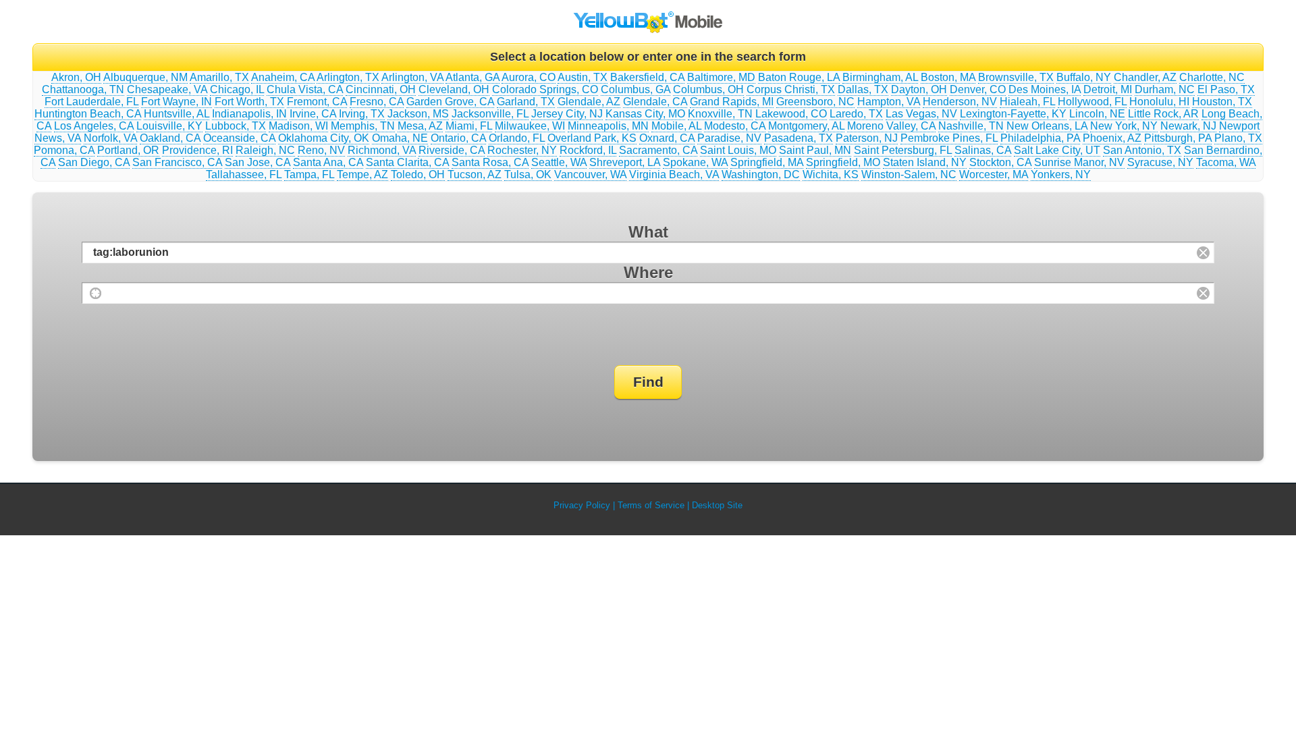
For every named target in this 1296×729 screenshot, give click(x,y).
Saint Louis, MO (738, 150)
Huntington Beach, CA (87, 113)
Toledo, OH (418, 174)
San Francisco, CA (177, 162)
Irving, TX (362, 113)
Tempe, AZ (362, 174)
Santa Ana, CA (328, 162)
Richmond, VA (382, 150)
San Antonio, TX (1142, 150)
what (648, 232)
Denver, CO (978, 89)
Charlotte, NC (1212, 77)
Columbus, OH (708, 89)
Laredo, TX (856, 113)
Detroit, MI (1107, 89)
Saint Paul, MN (815, 150)
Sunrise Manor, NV (1079, 162)
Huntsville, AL (176, 113)
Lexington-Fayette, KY (1013, 113)
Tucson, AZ (475, 174)
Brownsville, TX (1016, 77)
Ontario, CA (458, 138)
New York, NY (1124, 126)
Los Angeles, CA (94, 126)
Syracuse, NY (1160, 162)
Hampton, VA (888, 101)
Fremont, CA (317, 101)
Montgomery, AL (806, 126)
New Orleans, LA (1046, 126)
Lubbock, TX (235, 126)
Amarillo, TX (219, 77)
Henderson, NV (960, 101)
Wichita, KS (831, 174)
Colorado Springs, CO (545, 89)
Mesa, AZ (420, 126)
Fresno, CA (377, 101)
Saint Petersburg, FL (903, 150)
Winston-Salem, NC (908, 174)
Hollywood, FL (1092, 101)
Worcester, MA (993, 174)
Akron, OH (76, 77)
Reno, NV (321, 150)
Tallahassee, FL (243, 174)
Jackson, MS (418, 113)
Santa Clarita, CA (407, 162)
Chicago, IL (237, 89)
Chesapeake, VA (167, 89)
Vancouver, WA (590, 174)
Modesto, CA (734, 126)
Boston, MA (948, 77)
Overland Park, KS (592, 138)
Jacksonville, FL (490, 113)
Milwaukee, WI (530, 126)
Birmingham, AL (880, 77)
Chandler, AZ (1145, 77)
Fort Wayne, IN (176, 101)
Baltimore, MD (721, 77)
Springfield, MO (843, 162)
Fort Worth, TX (249, 101)
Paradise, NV (729, 138)
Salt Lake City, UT (1057, 150)
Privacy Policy (582, 505)
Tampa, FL (309, 174)
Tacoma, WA (1226, 162)
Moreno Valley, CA (891, 126)
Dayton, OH (919, 89)
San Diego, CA (94, 162)
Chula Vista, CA (305, 89)
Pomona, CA (64, 150)
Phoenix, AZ (1112, 138)
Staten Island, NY (925, 162)
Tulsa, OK (527, 174)
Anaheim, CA (283, 77)
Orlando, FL (517, 138)
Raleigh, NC (265, 150)
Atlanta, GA (473, 77)
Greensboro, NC (815, 101)
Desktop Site (717, 505)
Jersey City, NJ (567, 113)
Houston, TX (1222, 101)
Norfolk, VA (110, 138)
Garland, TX (526, 101)
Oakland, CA (170, 138)
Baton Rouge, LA (799, 77)
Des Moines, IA (1044, 89)
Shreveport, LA (624, 162)
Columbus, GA (635, 89)
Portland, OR (128, 150)
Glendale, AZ (589, 101)
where (648, 272)
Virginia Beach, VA (674, 174)
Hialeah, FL (1027, 101)
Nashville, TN (971, 126)
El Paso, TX (1226, 89)
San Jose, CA (257, 162)
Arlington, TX (348, 77)
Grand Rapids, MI (732, 101)
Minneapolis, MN (608, 126)
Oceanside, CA (239, 138)
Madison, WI (298, 126)
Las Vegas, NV (921, 113)
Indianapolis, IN (249, 113)
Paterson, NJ (867, 138)
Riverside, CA (451, 150)
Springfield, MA (766, 162)
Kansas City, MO (645, 113)
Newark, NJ (1188, 126)
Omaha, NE (400, 138)
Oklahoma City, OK (323, 138)
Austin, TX (583, 77)
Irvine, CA (313, 113)
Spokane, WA (695, 162)
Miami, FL (469, 126)
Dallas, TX (863, 89)
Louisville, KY (169, 126)
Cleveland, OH (453, 89)
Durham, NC (1165, 89)
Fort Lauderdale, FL (91, 101)
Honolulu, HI (1159, 101)
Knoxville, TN (720, 113)
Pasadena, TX (798, 138)
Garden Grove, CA (450, 101)
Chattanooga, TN (83, 89)
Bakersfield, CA (647, 77)
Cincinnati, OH (381, 89)
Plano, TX (1238, 138)
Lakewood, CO (791, 113)
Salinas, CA (982, 150)
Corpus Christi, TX (791, 89)
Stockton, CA (1000, 162)
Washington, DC (761, 174)
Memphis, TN (363, 126)
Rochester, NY (522, 150)
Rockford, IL (588, 150)
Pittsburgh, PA (1178, 138)
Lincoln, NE (1097, 113)
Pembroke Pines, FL (949, 138)
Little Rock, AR (1163, 113)
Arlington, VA (412, 77)
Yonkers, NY (1061, 174)
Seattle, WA (559, 162)
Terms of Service (651, 505)
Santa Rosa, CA (490, 162)
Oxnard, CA (667, 138)
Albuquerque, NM (145, 77)
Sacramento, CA (658, 150)
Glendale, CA (655, 101)
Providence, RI (197, 150)
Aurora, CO (529, 77)
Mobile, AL (676, 126)
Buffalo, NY (1083, 77)
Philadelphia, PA (1040, 138)
